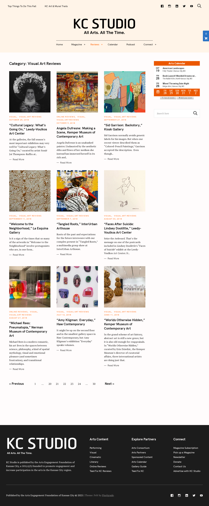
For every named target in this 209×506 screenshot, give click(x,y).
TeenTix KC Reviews (100, 470)
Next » (109, 384)
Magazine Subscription (185, 447)
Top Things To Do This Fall (22, 6)
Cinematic (95, 457)
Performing (95, 447)
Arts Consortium (141, 447)
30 (94, 384)
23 (72, 384)
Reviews (94, 44)
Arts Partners (139, 452)
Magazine (76, 44)
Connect (148, 44)
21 (57, 384)
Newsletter (179, 457)
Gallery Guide (139, 466)
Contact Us (179, 466)
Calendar (113, 44)
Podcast (130, 44)
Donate (177, 461)
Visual (13, 117)
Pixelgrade (108, 495)
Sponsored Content (142, 457)
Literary (94, 461)
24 (79, 384)
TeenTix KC (138, 470)
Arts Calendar (139, 461)
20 (50, 384)
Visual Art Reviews (30, 117)
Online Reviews (66, 117)
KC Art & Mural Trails (56, 6)
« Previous (16, 384)
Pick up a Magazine (183, 452)
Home (59, 44)
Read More (18, 159)
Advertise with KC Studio (186, 470)
